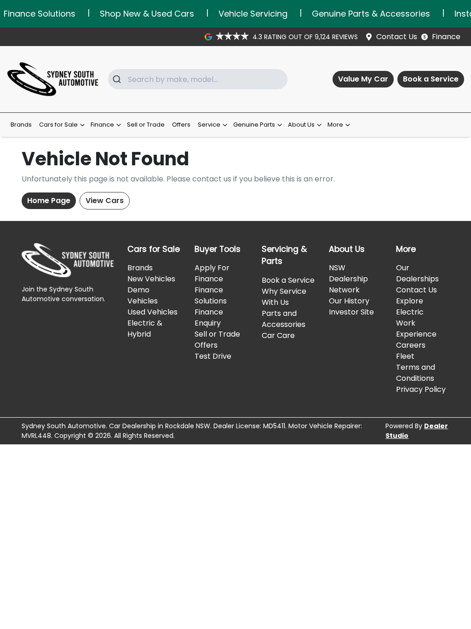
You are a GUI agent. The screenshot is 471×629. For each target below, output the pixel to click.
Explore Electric (410, 306)
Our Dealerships (417, 273)
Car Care (278, 335)
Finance (446, 36)
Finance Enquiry (209, 317)
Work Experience (416, 328)
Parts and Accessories (283, 319)
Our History (349, 301)
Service (209, 124)
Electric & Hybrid (144, 328)
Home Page (48, 200)
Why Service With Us (284, 297)
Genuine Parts (254, 124)
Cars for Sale (58, 124)
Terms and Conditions (415, 373)
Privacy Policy (421, 389)
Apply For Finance (212, 273)
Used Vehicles (152, 312)
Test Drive (213, 356)
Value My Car (363, 79)
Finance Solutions (211, 295)
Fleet (405, 356)
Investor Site (351, 312)
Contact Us (396, 36)
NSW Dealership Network (348, 278)
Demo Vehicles (142, 295)
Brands (21, 124)
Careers (410, 345)
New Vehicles (151, 279)
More (335, 124)
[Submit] (118, 79)
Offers (181, 124)
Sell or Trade (146, 124)
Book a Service (431, 79)
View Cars (105, 200)
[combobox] (197, 79)
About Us (301, 124)
